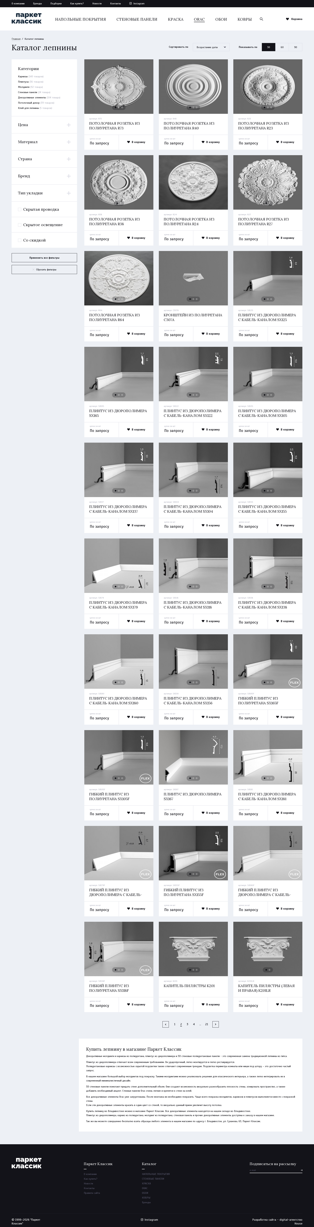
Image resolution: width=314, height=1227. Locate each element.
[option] (118, 86)
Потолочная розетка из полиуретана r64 (114, 317)
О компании (18, 3)
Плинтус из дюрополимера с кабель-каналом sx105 (267, 413)
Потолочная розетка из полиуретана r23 (263, 125)
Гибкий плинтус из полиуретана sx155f (184, 892)
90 (295, 47)
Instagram (138, 3)
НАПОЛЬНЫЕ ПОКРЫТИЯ (80, 19)
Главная (16, 38)
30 (268, 47)
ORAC (199, 19)
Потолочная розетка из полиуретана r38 (114, 221)
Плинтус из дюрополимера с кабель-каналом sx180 (118, 700)
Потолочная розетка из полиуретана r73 (114, 125)
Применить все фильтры (44, 257)
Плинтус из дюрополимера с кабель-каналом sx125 (267, 317)
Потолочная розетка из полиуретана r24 (189, 221)
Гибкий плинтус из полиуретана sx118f (109, 988)
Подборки (56, 3)
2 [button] (119, 107)
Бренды (37, 3)
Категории (28, 68)
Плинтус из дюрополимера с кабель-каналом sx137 (118, 509)
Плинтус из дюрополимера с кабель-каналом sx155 (267, 509)
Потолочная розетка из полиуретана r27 (263, 221)
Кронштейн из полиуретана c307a (193, 317)
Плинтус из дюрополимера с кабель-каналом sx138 (267, 604)
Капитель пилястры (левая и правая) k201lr (266, 988)
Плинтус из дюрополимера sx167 (193, 796)
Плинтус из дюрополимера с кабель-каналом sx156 (193, 700)
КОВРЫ (244, 19)
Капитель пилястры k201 (189, 985)
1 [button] (115, 107)
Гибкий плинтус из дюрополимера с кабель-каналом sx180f (264, 895)
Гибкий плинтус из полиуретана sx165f (258, 700)
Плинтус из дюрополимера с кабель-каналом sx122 (193, 413)
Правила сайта (92, 1193)
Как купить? (77, 3)
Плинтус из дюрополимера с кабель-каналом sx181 (267, 796)
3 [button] (122, 107)
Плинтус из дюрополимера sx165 (118, 413)
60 (282, 47)
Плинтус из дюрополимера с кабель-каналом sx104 (193, 509)
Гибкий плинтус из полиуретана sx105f (109, 796)
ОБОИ (221, 19)
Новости (97, 3)
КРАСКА (175, 19)
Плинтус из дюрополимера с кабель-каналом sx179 (118, 604)
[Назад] (165, 1024)
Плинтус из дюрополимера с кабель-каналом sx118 (193, 604)
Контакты (115, 3)
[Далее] (215, 1024)
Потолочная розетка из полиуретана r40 (189, 125)
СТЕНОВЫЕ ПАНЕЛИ (136, 19)
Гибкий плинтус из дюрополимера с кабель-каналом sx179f (115, 895)
